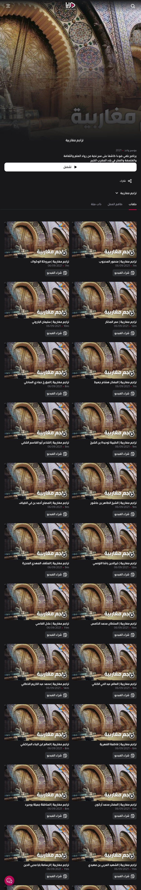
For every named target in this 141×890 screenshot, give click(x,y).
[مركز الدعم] (9, 881)
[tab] (133, 204)
